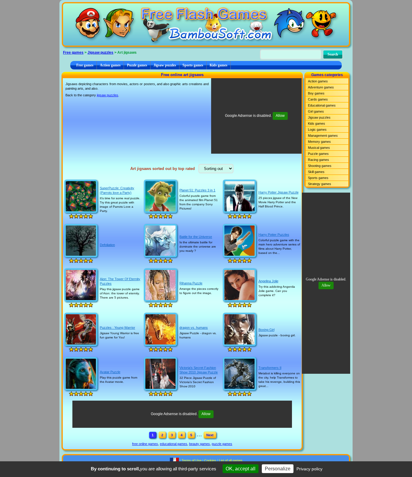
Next (210, 435)
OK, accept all (240, 468)
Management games (323, 135)
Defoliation (107, 245)
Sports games (192, 65)
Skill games (316, 172)
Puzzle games (137, 65)
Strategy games (319, 184)
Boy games (316, 93)
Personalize (277, 468)
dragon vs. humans (193, 327)
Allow (280, 116)
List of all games (230, 460)
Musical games (319, 147)
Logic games (317, 129)
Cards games (318, 99)
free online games (145, 444)
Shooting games (319, 166)
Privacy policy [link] (309, 468)
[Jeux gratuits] (174, 460)
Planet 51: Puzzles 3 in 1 (197, 190)
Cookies (210, 460)
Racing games (318, 160)
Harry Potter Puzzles (273, 234)
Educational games (322, 105)
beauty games (199, 444)
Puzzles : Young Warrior (117, 327)
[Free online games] (206, 24)
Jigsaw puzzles (100, 52)
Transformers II (269, 368)
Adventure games (321, 87)
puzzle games (222, 444)
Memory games (319, 141)
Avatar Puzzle (110, 372)
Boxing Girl (266, 329)
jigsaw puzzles (107, 95)
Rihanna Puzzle (190, 283)
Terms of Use (191, 460)
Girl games (316, 111)
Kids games (218, 65)
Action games (110, 65)
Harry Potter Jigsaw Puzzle (278, 192)
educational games (173, 444)
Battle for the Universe (195, 236)
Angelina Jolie (268, 281)
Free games (73, 52)
